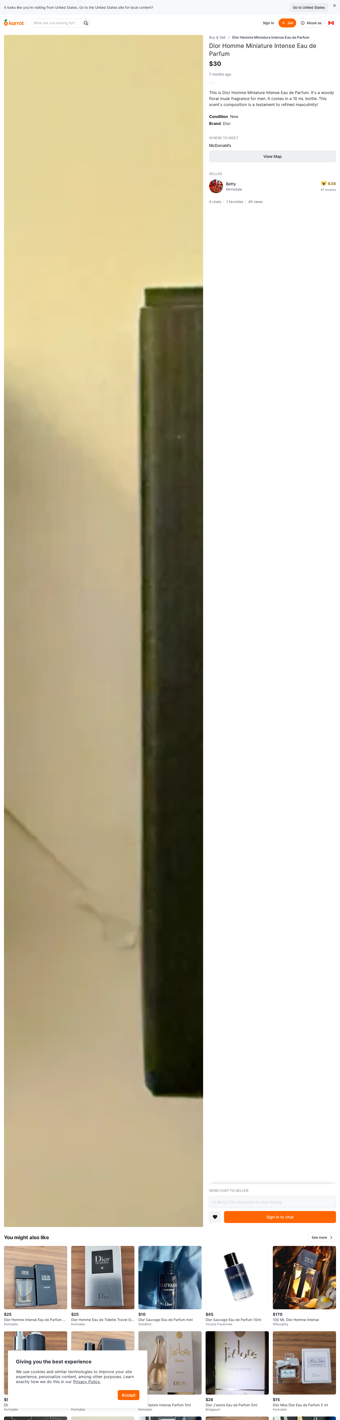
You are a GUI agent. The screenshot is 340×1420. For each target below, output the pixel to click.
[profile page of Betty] (216, 186)
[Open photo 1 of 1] (103, 631)
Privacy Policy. (87, 1381)
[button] (322, 1237)
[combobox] (56, 22)
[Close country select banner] (334, 5)
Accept (128, 1395)
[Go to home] (14, 23)
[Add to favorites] (215, 1217)
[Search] (85, 22)
